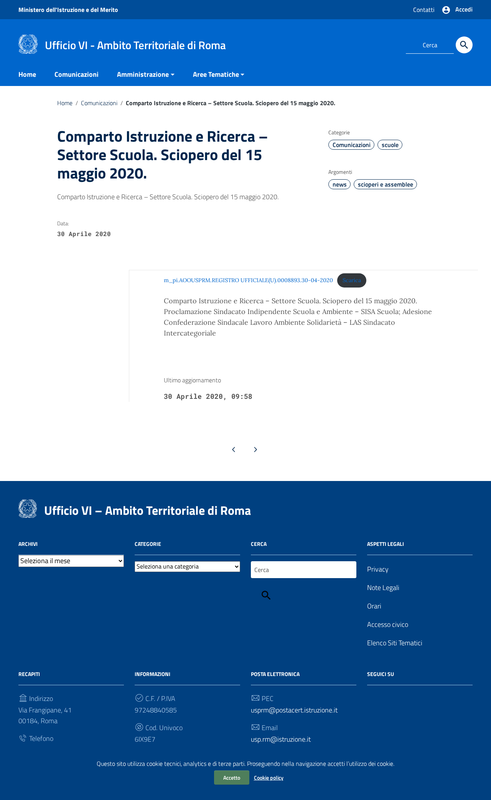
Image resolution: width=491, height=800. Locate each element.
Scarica (352, 280)
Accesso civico (387, 624)
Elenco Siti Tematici (394, 643)
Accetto (231, 778)
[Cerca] (464, 44)
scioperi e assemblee (385, 184)
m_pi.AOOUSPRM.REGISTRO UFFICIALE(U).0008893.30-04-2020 (248, 280)
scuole (390, 144)
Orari (374, 606)
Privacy (378, 569)
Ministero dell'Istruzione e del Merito (68, 9)
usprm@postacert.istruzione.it (294, 710)
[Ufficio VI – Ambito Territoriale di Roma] (28, 43)
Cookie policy (268, 778)
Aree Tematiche (216, 74)
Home (27, 74)
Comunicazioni (76, 74)
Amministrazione (143, 74)
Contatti (424, 9)
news (340, 184)
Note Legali (383, 587)
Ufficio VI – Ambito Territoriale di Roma (147, 510)
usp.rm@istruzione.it (281, 739)
